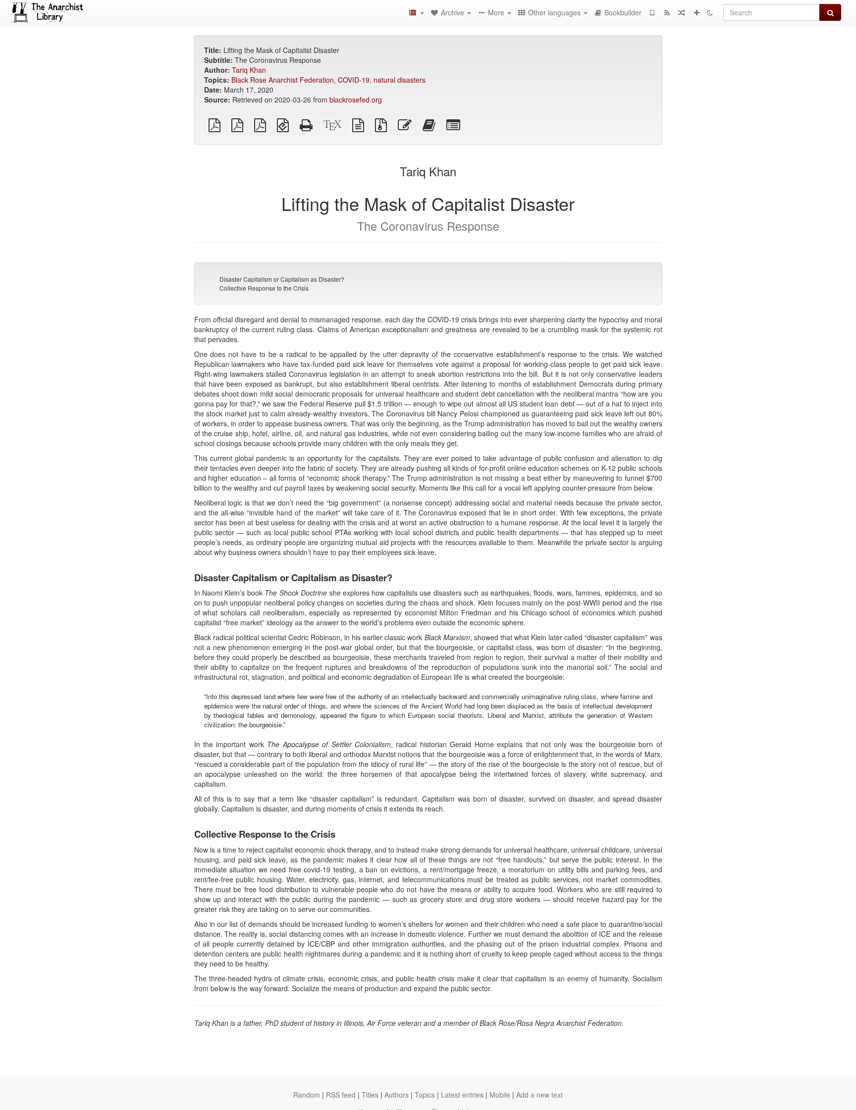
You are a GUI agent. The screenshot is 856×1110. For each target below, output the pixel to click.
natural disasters (400, 80)
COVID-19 (354, 80)
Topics (425, 1095)
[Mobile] (651, 12)
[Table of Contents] (416, 12)
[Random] (681, 12)
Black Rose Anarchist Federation (282, 80)
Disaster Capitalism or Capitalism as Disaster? (281, 279)
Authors (396, 1095)
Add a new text (539, 1095)
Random (306, 1095)
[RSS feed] (666, 12)
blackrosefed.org (355, 99)
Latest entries (462, 1095)
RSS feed (341, 1095)
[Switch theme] (710, 12)
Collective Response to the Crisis (264, 288)
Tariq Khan (249, 70)
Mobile (499, 1095)
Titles (370, 1095)
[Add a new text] (696, 12)
